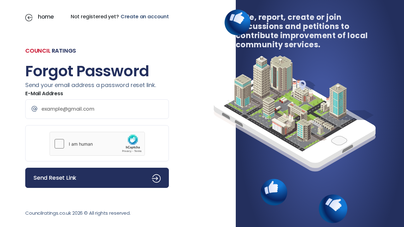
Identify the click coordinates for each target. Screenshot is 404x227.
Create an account (145, 17)
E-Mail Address (44, 93)
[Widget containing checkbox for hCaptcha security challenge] (97, 144)
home (46, 16)
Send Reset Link (54, 178)
